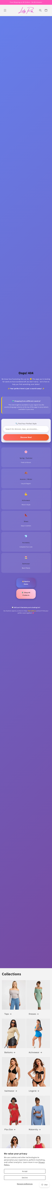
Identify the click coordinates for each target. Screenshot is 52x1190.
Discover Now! (26, 437)
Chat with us (32, 611)
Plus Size (8, 1129)
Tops (6, 1014)
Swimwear (9, 1091)
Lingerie (32, 1091)
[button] (5, 10)
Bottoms (8, 1052)
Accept (24, 1171)
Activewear (34, 1052)
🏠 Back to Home (26, 582)
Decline (25, 1177)
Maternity (33, 1129)
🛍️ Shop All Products (26, 594)
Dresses (32, 1014)
